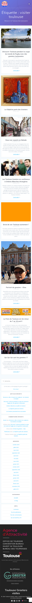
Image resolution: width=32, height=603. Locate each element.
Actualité (16, 498)
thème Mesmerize (17, 598)
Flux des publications (16, 512)
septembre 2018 (16, 469)
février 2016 (16, 483)
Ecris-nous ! (16, 389)
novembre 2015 (16, 486)
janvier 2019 (16, 464)
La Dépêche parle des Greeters (16, 109)
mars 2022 (16, 450)
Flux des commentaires (16, 515)
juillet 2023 (16, 447)
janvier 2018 (16, 478)
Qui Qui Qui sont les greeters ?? (16, 357)
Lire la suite (16, 70)
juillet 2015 (16, 489)
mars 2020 (16, 461)
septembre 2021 (16, 453)
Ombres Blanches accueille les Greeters (16, 406)
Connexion (16, 509)
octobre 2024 (16, 444)
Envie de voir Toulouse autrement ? (16, 225)
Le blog (16, 500)
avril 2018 (16, 472)
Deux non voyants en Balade (16, 140)
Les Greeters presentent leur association (16, 411)
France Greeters (15, 583)
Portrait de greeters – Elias (16, 287)
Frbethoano (7, 431)
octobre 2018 (16, 467)
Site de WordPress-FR (16, 517)
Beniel (4, 420)
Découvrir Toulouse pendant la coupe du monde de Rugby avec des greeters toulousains (16, 54)
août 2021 (16, 455)
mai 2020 (16, 458)
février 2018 (16, 475)
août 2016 (16, 480)
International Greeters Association (15, 580)
